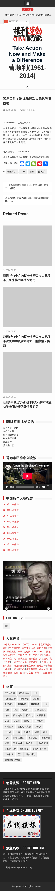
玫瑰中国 (18, 672)
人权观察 (43, 658)
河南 (37, 732)
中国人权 (22, 655)
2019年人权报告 (11, 504)
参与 (37, 672)
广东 (23, 171)
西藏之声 (43, 669)
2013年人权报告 (11, 538)
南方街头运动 (28, 648)
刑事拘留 (22, 704)
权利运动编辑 (28, 110)
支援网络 (41, 715)
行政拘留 (9, 754)
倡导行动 (24, 698)
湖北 (45, 732)
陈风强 (41, 171)
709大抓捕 (10, 693)
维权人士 (30, 743)
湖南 (7, 737)
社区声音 (45, 737)
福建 (7, 743)
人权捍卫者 (10, 698)
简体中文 (13, 21)
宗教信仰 (26, 710)
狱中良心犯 (18, 737)
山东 (7, 715)
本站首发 (9, 726)
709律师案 (24, 693)
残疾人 (38, 726)
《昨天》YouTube (11, 644)
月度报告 (39, 721)
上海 (35, 693)
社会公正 (32, 737)
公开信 (36, 698)
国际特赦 (33, 658)
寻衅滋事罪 (40, 710)
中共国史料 (14, 648)
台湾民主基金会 (19, 662)
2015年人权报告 (11, 527)
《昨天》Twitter (29, 644)
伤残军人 (11, 171)
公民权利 (9, 704)
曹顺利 (27, 721)
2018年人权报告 (11, 510)
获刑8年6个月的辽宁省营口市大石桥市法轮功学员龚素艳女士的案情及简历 (26, 341)
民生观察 (11, 651)
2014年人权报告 (11, 533)
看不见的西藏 (35, 655)
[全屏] (48, 486)
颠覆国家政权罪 (12, 760)
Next (48, 609)
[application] (27, 476)
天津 (15, 710)
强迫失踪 (17, 715)
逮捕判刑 (30, 754)
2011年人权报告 (11, 550)
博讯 (20, 651)
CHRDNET (37, 651)
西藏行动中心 (18, 669)
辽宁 (20, 754)
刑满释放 (35, 704)
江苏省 (27, 732)
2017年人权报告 (11, 516)
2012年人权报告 (11, 544)
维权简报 (43, 743)
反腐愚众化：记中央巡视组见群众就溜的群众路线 (27, 199)
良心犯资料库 (39, 749)
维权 (31, 171)
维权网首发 (10, 749)
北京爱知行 (34, 662)
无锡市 (16, 721)
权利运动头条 (24, 726)
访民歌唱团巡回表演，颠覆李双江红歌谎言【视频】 (26, 187)
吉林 (7, 710)
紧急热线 (17, 743)
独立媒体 (30, 665)
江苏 (17, 732)
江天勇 (8, 732)
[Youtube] (6, 626)
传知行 (44, 662)
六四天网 (41, 648)
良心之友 (28, 672)
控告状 (29, 715)
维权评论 (24, 749)
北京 (45, 704)
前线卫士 (22, 658)
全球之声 (41, 665)
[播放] (6, 486)
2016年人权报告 (11, 521)
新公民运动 (19, 665)
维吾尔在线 (31, 669)
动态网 (27, 651)
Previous (7, 609)
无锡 (7, 721)
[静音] (43, 486)
